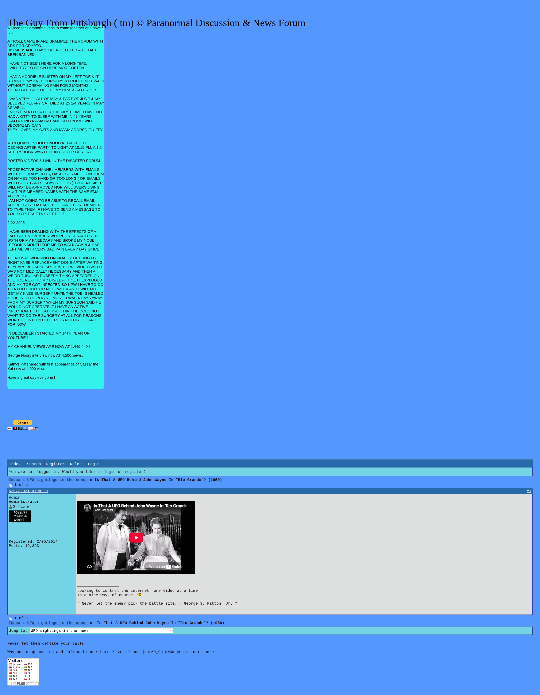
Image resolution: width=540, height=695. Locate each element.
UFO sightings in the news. (57, 480)
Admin (14, 497)
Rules (76, 464)
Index (15, 464)
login (110, 472)
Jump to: (19, 631)
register (134, 472)
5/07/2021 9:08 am (28, 491)
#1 (529, 491)
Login (94, 464)
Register (55, 464)
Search (34, 464)
